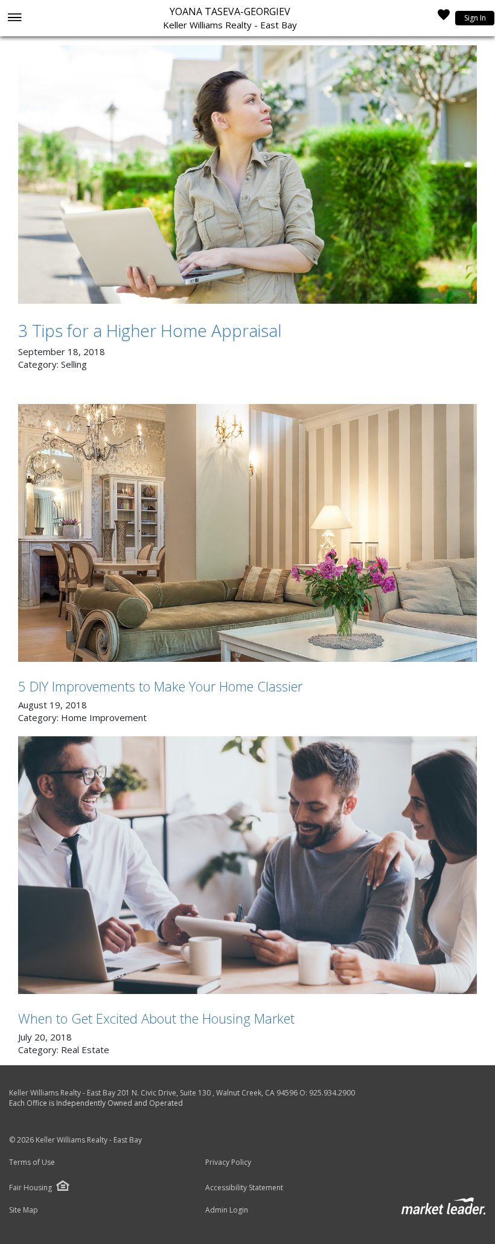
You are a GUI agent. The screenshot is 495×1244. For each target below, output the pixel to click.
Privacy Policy (228, 1162)
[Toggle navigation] (14, 18)
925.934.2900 (332, 1093)
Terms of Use (32, 1162)
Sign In (475, 18)
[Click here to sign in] (443, 18)
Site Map (23, 1210)
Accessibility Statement (244, 1188)
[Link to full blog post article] (247, 174)
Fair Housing (30, 1187)
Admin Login (226, 1210)
